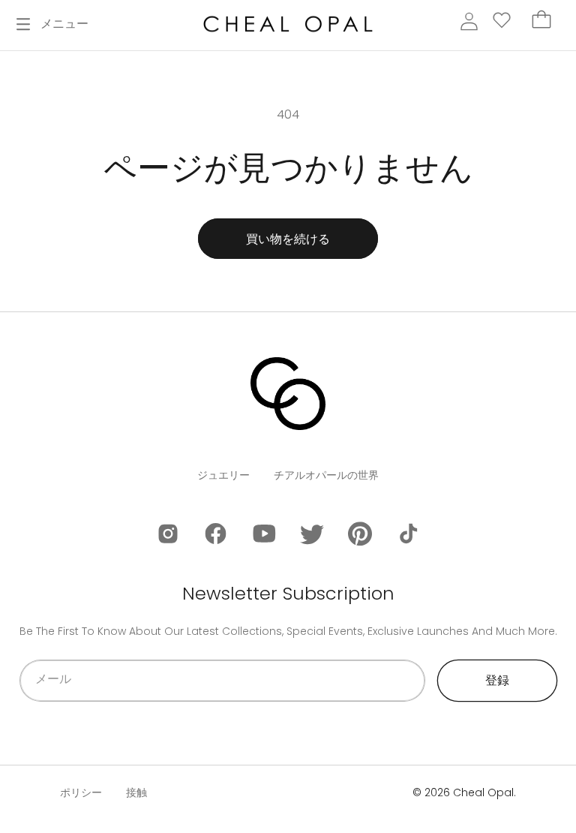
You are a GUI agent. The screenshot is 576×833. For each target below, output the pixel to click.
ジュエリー (223, 475)
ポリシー (81, 792)
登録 (497, 680)
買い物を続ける (288, 239)
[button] (52, 24)
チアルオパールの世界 (326, 475)
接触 (136, 792)
